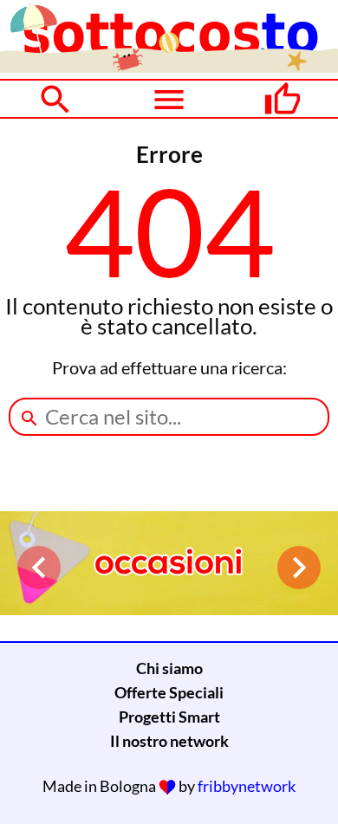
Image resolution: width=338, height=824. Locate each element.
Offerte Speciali (169, 692)
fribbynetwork (247, 785)
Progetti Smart (169, 716)
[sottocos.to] (169, 66)
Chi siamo (169, 668)
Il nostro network (169, 740)
